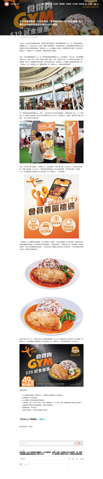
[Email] (80, 459)
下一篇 (54, 450)
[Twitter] (73, 459)
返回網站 (23, 458)
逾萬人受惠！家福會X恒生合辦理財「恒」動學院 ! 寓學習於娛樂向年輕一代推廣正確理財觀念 (67, 453)
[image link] (6, 4)
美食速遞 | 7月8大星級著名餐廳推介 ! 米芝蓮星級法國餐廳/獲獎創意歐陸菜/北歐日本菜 (35, 453)
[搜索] (98, 4)
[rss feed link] (83, 459)
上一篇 (22, 450)
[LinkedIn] (77, 459)
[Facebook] (69, 459)
